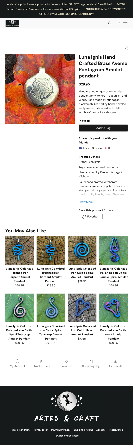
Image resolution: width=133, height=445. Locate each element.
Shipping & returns (83, 429)
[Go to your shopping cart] (119, 23)
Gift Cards (115, 366)
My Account (17, 366)
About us (100, 429)
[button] (12, 23)
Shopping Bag (91, 366)
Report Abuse (116, 429)
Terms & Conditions (20, 429)
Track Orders (42, 366)
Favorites (66, 366)
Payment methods (60, 429)
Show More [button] (86, 202)
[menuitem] (120, 48)
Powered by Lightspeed (67, 435)
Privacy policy (41, 429)
